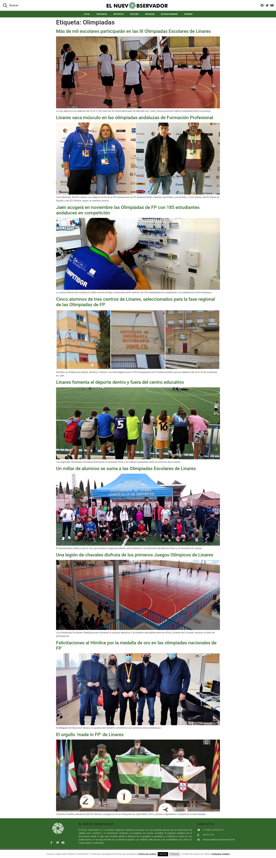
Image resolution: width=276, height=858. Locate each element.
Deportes (118, 14)
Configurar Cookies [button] (220, 854)
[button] (27, 5)
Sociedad (150, 14)
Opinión (188, 14)
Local (87, 14)
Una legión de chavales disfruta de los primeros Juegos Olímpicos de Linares (134, 555)
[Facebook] (262, 5)
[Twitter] (267, 5)
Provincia (101, 14)
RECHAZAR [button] (174, 854)
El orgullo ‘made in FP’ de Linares (90, 734)
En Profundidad (169, 14)
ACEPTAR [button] (162, 854)
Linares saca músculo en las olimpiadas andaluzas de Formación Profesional (134, 117)
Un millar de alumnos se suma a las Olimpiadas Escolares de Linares (126, 468)
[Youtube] (272, 5)
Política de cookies (147, 854)
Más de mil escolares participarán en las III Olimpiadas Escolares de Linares (133, 31)
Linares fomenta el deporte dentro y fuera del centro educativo (120, 382)
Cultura (134, 14)
